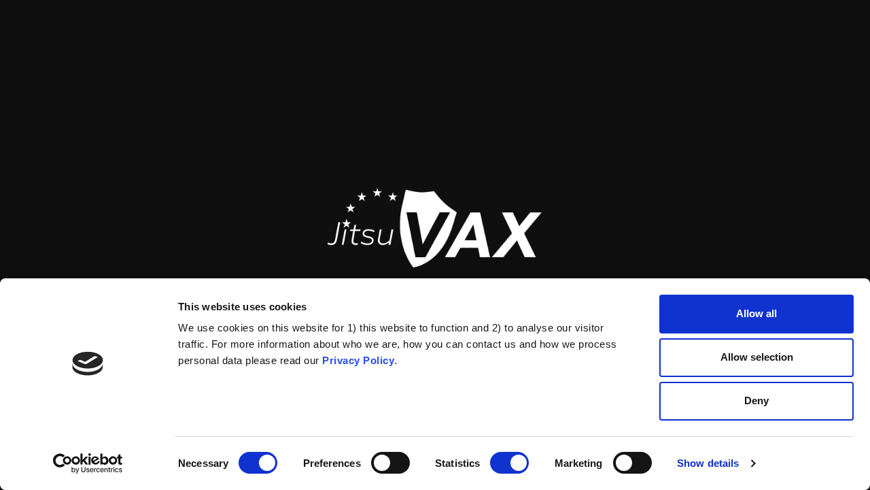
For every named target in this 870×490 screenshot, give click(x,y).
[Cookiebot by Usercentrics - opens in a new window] (88, 463)
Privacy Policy (358, 360)
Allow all (756, 313)
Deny (756, 400)
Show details (708, 463)
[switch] (390, 463)
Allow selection (756, 357)
